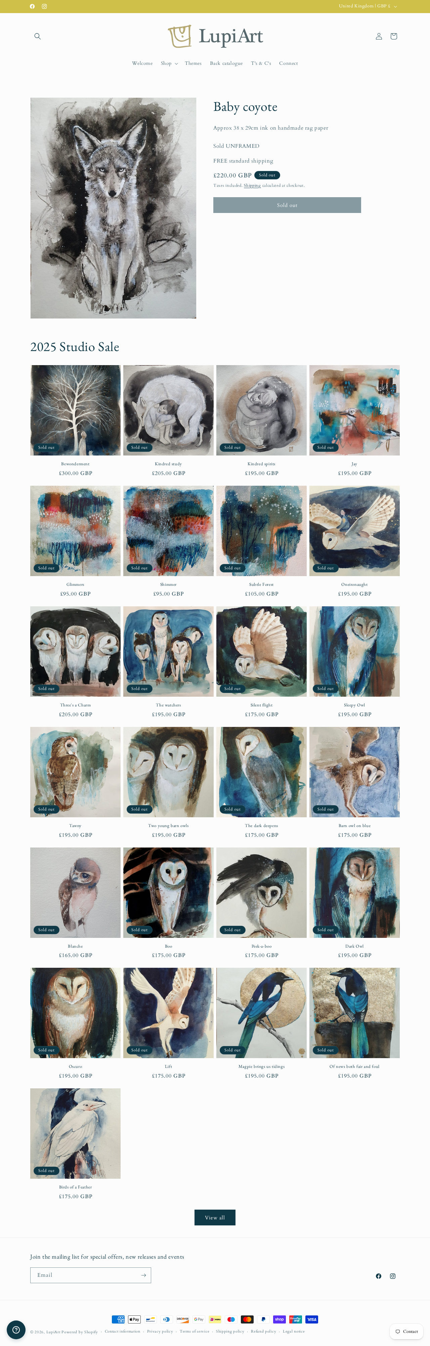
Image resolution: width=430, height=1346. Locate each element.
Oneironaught (354, 584)
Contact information (122, 1331)
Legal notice (294, 1331)
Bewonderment (75, 464)
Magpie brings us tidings (262, 1066)
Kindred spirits (261, 464)
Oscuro (75, 1066)
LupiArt (53, 1332)
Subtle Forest (261, 584)
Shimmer (168, 584)
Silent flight (262, 705)
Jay (354, 464)
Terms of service (194, 1331)
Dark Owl (354, 946)
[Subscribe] (143, 1275)
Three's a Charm (75, 705)
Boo (168, 946)
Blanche (75, 946)
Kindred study (168, 464)
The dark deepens (261, 825)
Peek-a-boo (262, 946)
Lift (168, 1066)
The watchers (168, 705)
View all (215, 1217)
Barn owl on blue (355, 825)
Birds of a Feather (75, 1187)
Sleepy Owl (354, 705)
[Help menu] (16, 1329)
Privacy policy (160, 1331)
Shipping (252, 185)
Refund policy (263, 1331)
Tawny (75, 825)
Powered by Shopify (79, 1332)
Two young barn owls (168, 825)
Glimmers (75, 584)
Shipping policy (230, 1331)
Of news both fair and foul (355, 1066)
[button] (37, 36)
